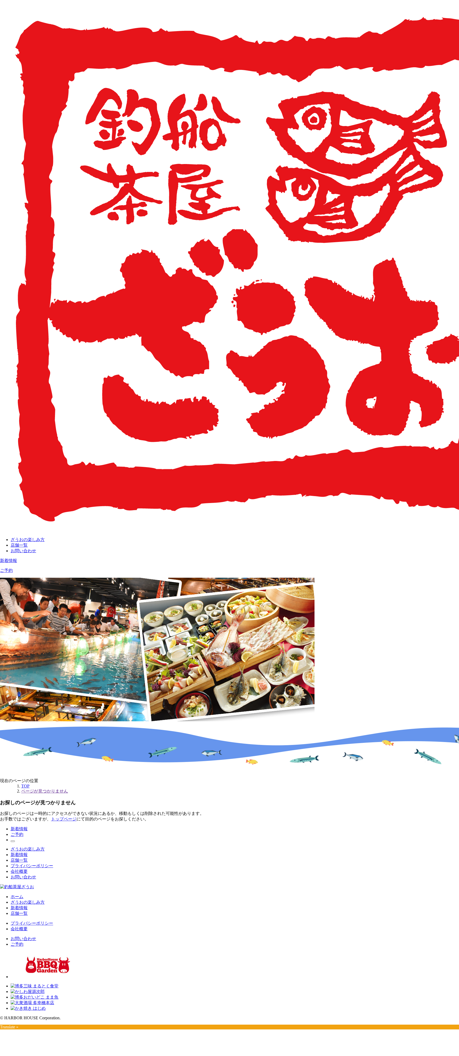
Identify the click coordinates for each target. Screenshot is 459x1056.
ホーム (17, 896)
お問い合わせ (23, 550)
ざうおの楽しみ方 (28, 539)
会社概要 (19, 871)
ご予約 (6, 570)
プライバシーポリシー (32, 866)
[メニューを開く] (13, 841)
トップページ (63, 819)
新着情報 (8, 560)
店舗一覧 (19, 545)
